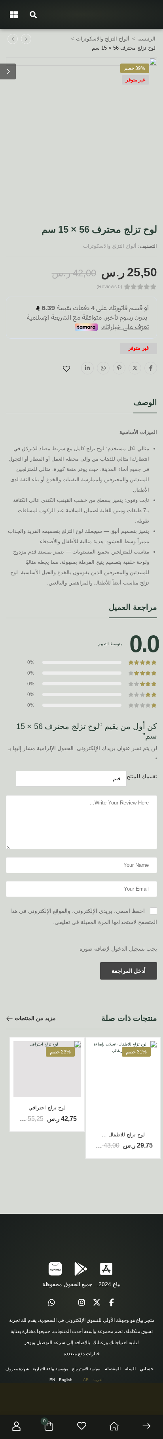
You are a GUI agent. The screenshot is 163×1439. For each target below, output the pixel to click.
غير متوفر (135, 80)
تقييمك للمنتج (142, 776)
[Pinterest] (119, 368)
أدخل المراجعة (129, 971)
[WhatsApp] (103, 368)
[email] (66, 1303)
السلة (130, 1368)
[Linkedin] (87, 368)
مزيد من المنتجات (35, 1018)
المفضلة (113, 1368)
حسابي (147, 1368)
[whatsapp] (51, 1303)
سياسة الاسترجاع (86, 1369)
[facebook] (111, 1303)
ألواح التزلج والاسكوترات (102, 39)
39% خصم (134, 68)
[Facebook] (150, 368)
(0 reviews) (109, 286)
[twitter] (96, 1303)
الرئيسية (146, 39)
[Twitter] (135, 368)
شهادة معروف (17, 1369)
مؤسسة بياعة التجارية (50, 1369)
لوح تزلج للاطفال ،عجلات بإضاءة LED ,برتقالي (94, 1135)
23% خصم (60, 1052)
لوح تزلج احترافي (47, 1108)
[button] (33, 14)
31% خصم (136, 1052)
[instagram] (81, 1303)
